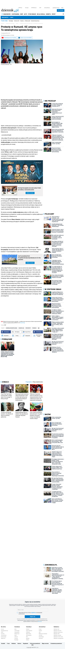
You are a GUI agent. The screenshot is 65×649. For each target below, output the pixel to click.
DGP (40, 7)
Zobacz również (30, 193)
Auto (15, 629)
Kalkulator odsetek (57, 635)
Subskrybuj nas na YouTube (10, 37)
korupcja (21, 328)
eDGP (2, 632)
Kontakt (3, 643)
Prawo (40, 629)
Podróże (16, 638)
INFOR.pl (20, 7)
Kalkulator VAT (57, 633)
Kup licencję (22, 322)
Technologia (16, 630)
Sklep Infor (3, 638)
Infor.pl (2, 629)
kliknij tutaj (40, 621)
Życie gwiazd (28, 635)
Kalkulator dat (56, 629)
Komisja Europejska (11, 328)
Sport (15, 635)
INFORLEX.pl (33, 7)
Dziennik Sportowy (35, 20)
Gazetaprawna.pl (4, 630)
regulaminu (33, 612)
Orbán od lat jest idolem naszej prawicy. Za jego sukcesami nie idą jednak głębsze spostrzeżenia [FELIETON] (7, 354)
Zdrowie (16, 636)
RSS (32, 645)
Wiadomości (5, 17)
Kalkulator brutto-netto (58, 636)
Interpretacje (3, 636)
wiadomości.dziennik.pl (10, 23)
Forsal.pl (2, 633)
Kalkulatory (56, 626)
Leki (39, 632)
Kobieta (27, 629)
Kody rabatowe (29, 630)
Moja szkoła (28, 633)
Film (27, 636)
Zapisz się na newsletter (26, 37)
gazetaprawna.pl (56, 7)
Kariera (19, 643)
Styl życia (41, 638)
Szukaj (61, 10)
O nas (8, 643)
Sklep (62, 7)
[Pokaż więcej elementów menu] (63, 14)
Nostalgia (11, 20)
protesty (28, 328)
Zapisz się (32, 616)
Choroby (40, 635)
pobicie (34, 328)
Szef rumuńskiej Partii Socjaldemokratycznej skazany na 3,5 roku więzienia (29, 257)
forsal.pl (26, 7)
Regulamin (25, 643)
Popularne (29, 382)
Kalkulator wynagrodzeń (58, 638)
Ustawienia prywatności (56, 643)
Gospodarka (16, 632)
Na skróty (3, 626)
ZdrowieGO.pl (47, 7)
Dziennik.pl (17, 626)
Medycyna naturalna (43, 633)
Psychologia (41, 636)
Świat (11, 17)
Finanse (40, 630)
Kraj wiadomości (38, 382)
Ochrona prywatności (35, 643)
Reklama (14, 643)
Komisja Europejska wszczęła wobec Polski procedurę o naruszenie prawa (29, 188)
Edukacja (28, 632)
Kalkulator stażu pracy (58, 632)
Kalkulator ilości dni (57, 630)
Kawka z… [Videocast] (25, 20)
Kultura (27, 639)
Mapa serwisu (45, 643)
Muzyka (27, 638)
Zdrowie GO (16, 20)
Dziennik (2, 23)
